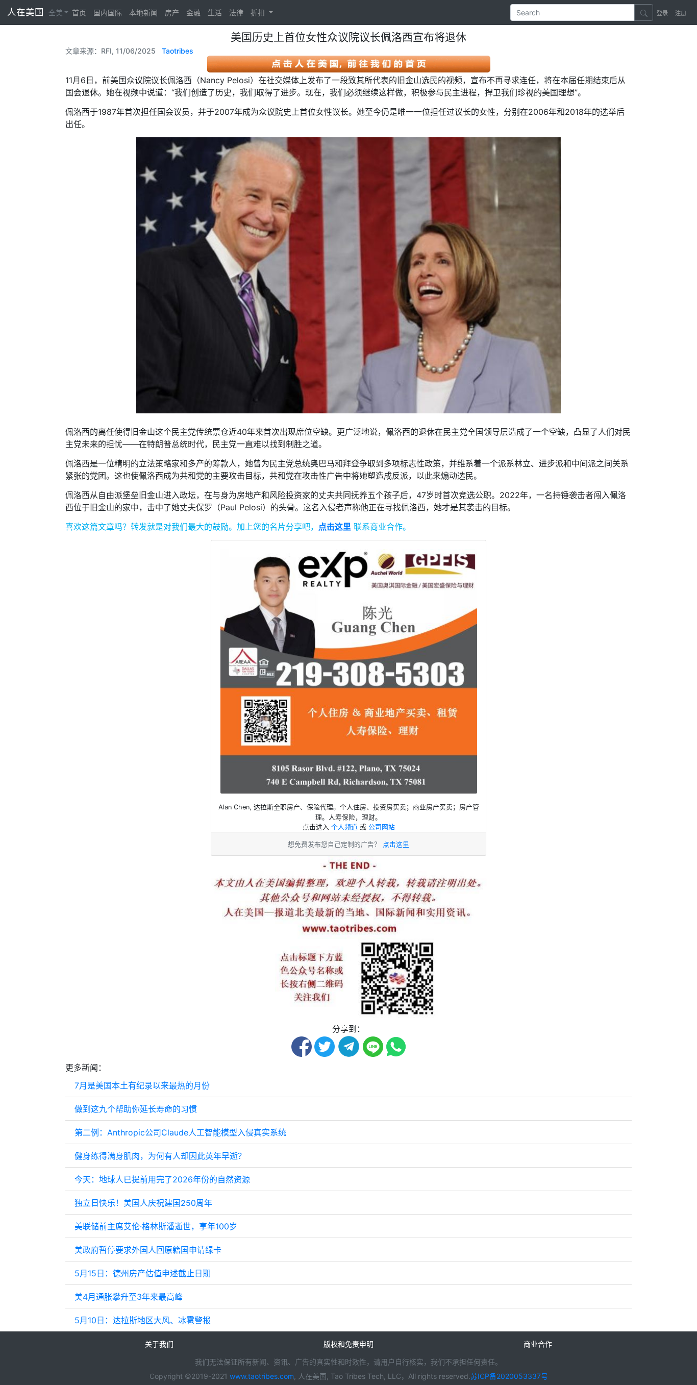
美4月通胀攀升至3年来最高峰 (128, 1297)
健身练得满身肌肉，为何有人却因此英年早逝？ (160, 1156)
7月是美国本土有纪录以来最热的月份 (142, 1085)
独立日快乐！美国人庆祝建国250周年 (143, 1203)
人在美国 (26, 12)
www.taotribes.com (262, 1376)
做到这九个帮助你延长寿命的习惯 (135, 1109)
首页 (79, 12)
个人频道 (345, 827)
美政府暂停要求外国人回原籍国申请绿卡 (147, 1250)
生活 (215, 12)
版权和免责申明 (348, 1344)
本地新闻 (143, 12)
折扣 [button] (259, 12)
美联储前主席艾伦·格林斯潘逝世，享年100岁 (155, 1226)
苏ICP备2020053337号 (509, 1376)
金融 (193, 12)
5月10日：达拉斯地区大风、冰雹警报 (142, 1320)
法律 (236, 12)
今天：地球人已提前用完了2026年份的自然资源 (162, 1179)
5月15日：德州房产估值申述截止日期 (142, 1273)
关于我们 (159, 1344)
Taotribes (177, 50)
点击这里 (334, 527)
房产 (172, 12)
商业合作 (538, 1344)
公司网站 (381, 827)
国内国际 (107, 12)
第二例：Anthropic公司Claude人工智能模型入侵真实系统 (180, 1132)
